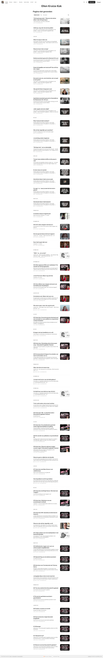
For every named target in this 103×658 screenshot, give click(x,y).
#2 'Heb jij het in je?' (38, 635)
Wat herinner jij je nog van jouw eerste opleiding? (43, 620)
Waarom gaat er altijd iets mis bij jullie (43, 457)
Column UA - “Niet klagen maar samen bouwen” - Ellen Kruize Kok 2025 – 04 (46, 308)
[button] (6, 2)
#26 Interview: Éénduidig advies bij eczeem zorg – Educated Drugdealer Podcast (45, 344)
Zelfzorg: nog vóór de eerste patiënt (43, 28)
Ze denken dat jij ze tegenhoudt (42, 213)
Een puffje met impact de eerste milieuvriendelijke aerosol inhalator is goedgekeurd (45, 323)
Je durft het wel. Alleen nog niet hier (43, 275)
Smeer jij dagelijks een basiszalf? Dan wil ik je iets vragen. (45, 68)
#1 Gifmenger (37, 626)
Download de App (56, 656)
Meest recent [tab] (36, 14)
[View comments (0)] (42, 24)
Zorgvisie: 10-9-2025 (37, 277)
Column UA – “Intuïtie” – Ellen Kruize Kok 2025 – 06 (43, 235)
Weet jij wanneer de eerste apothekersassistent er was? (44, 599)
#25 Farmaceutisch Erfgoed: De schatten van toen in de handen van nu (45, 354)
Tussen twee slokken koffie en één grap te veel (44, 160)
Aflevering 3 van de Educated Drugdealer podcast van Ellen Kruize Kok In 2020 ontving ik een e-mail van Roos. (45, 647)
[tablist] (40, 15)
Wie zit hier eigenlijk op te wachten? (43, 130)
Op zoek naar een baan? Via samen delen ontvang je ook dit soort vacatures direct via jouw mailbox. (45, 102)
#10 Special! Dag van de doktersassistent (44, 557)
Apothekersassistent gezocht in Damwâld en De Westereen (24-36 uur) (45, 99)
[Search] (84, 2)
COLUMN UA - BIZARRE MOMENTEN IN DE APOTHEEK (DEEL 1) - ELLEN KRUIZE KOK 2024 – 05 (45, 394)
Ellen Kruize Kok (39, 32)
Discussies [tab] (45, 14)
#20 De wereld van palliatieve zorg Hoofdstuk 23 (45, 436)
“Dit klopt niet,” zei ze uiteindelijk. (42, 147)
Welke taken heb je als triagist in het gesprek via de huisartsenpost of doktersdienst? (43, 450)
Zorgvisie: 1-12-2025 (37, 243)
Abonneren (91, 2)
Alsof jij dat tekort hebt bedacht (42, 202)
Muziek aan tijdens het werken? (39, 610)
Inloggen (99, 2)
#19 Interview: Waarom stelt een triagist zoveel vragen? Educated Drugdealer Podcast (45, 447)
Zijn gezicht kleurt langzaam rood (42, 89)
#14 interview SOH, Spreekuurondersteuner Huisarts (45, 513)
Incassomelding (20, 656)
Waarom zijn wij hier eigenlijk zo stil (43, 523)
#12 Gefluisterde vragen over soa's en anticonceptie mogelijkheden (43, 547)
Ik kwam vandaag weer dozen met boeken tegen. (43, 131)
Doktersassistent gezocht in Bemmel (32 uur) (45, 58)
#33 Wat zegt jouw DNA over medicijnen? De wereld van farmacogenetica (45, 265)
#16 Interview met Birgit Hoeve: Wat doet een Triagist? (45, 491)
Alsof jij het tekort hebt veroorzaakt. (43, 179)
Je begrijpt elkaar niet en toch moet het (44, 576)
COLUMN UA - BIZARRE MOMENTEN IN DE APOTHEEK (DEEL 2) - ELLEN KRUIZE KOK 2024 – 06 (45, 382)
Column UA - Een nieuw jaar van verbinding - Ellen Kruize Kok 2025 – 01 (46, 370)
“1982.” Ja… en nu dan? (39, 253)
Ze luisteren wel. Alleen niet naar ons (43, 296)
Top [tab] (41, 14)
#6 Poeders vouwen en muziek (41, 608)
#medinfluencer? (36, 416)
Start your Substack (48, 656)
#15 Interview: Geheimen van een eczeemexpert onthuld (42, 501)
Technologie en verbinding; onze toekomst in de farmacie (45, 334)
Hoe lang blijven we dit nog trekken (42, 479)
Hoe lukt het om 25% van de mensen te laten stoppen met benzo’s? (45, 227)
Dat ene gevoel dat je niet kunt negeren (44, 234)
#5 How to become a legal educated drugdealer (43, 617)
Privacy (10, 656)
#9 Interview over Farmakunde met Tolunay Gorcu (45, 566)
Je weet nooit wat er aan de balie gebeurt (44, 379)
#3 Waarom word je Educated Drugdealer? (45, 645)
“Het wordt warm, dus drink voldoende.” (41, 21)
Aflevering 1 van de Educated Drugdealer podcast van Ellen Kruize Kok (45, 629)
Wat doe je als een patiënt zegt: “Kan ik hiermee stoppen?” (45, 287)
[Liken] (34, 24)
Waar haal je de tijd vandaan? (41, 121)
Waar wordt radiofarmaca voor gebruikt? (41, 472)
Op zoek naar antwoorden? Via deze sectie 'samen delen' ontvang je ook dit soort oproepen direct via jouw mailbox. (45, 71)
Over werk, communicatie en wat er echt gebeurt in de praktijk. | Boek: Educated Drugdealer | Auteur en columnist (45, 111)
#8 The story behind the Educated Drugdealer (45, 588)
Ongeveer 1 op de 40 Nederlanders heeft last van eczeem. (45, 503)
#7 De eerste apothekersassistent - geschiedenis (43, 597)
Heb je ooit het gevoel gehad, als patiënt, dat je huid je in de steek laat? (45, 347)
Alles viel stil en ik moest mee (41, 367)
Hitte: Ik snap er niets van (40, 39)
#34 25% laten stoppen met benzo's (43, 224)
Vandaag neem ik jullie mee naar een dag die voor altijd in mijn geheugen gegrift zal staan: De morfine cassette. (45, 439)
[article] (51, 21)
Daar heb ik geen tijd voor (40, 242)
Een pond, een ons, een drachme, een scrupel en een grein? (45, 79)
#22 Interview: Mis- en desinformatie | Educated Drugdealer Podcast (43, 413)
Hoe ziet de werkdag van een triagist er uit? (42, 494)
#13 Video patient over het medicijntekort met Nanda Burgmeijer (45, 533)
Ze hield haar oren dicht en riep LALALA (44, 391)
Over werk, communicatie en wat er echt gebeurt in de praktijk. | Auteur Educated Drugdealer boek (44, 51)
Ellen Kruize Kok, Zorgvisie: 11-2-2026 (41, 215)
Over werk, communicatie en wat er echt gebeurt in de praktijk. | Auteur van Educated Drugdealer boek (44, 30)
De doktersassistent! (37, 558)
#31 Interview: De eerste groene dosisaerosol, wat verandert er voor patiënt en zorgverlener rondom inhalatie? (46, 319)
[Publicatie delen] (87, 2)
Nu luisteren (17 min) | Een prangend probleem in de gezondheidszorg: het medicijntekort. (44, 536)
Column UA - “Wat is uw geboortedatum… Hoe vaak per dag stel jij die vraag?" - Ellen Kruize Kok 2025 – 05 (45, 255)
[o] (65, 227)
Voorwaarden (14, 656)
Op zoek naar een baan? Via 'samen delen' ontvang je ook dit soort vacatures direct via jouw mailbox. (45, 60)
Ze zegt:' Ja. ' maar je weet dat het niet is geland (44, 189)
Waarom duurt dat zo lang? (40, 49)
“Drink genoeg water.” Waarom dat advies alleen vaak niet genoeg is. (44, 19)
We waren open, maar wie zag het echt (43, 305)
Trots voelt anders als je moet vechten (43, 403)
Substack (89, 656)
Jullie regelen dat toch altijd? (41, 109)
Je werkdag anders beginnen (41, 138)
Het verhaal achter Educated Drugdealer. (41, 589)
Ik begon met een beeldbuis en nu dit (43, 332)
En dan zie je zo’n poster (40, 170)
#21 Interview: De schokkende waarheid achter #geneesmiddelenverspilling (44, 425)
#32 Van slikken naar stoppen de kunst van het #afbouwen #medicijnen (45, 284)
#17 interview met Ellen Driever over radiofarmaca (43, 470)
